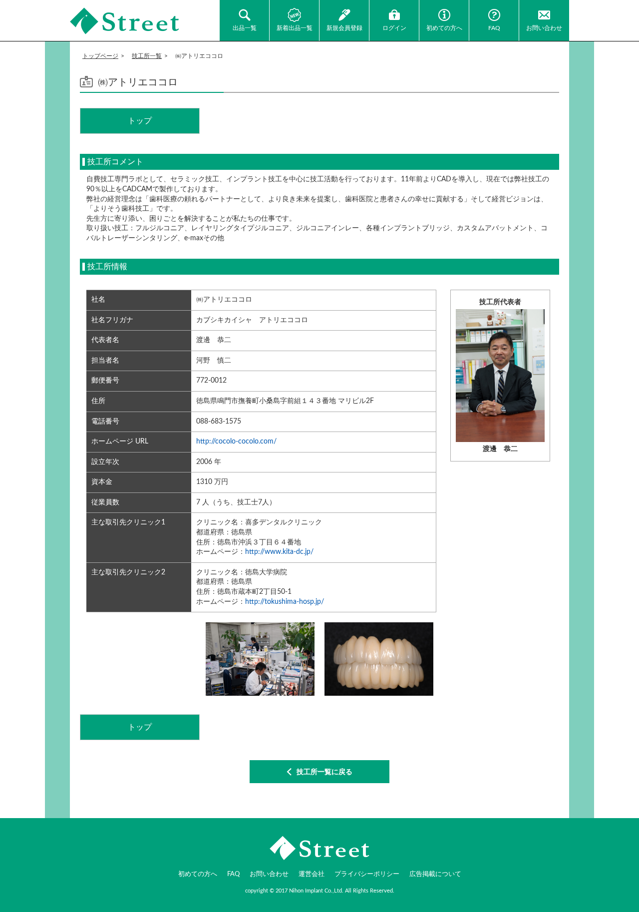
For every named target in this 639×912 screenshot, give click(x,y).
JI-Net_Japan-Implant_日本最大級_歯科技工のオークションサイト (125, 20)
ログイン (394, 28)
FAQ (494, 28)
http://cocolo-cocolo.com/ (236, 441)
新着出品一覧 (295, 28)
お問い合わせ (544, 28)
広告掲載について (435, 874)
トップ (140, 121)
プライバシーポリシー (366, 874)
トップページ (100, 56)
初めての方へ (444, 28)
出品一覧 (245, 28)
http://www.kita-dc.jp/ (279, 551)
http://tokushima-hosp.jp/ (284, 601)
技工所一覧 (147, 56)
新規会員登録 (344, 28)
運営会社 (311, 874)
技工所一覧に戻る (324, 772)
